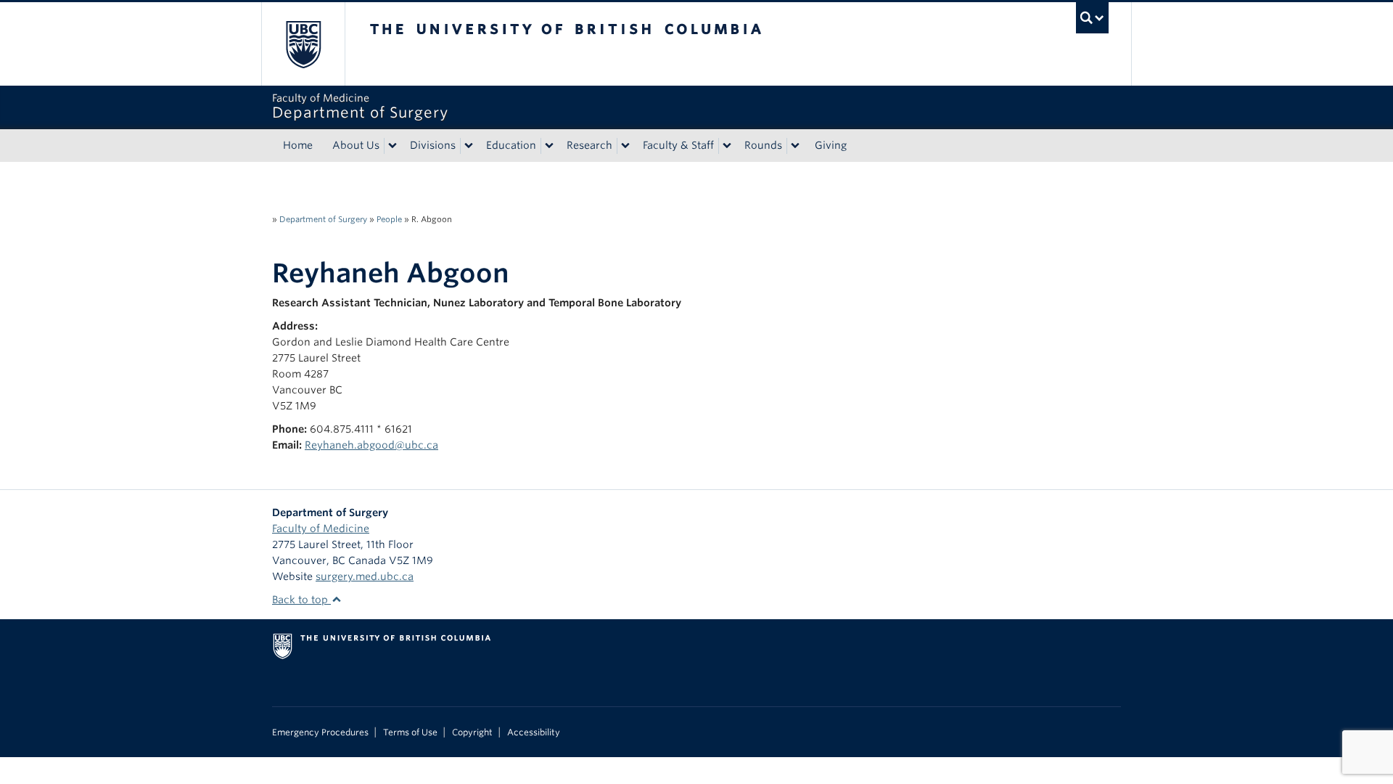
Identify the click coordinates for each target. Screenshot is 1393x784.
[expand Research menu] (625, 146)
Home (298, 145)
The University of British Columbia (303, 44)
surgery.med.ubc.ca (365, 576)
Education (511, 145)
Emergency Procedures (320, 732)
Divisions (433, 145)
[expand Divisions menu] (468, 146)
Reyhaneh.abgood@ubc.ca (371, 445)
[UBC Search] (1092, 17)
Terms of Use (410, 732)
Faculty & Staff (678, 145)
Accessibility (533, 732)
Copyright (472, 732)
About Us (355, 145)
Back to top (301, 599)
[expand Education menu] (549, 146)
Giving (831, 145)
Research (589, 145)
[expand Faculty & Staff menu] (727, 146)
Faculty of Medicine (320, 528)
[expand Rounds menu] (795, 146)
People (389, 219)
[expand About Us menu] (392, 146)
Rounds (763, 145)
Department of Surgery (323, 219)
